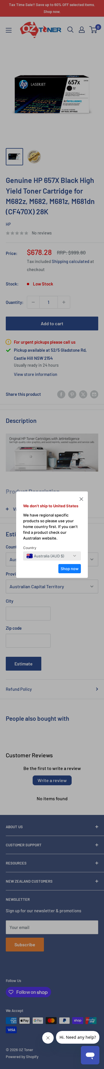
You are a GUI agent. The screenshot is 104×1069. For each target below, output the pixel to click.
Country (29, 548)
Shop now (70, 568)
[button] (81, 500)
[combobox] (45, 556)
